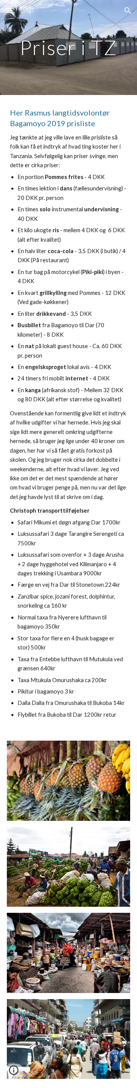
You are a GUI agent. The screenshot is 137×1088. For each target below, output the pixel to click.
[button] (9, 10)
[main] (68, 47)
